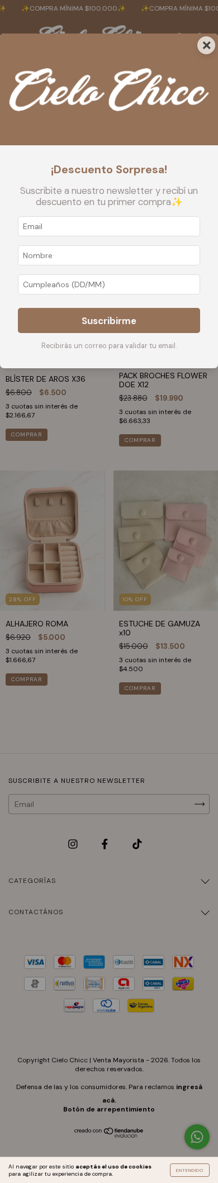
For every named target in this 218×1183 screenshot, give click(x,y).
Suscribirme (109, 321)
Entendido (189, 1170)
